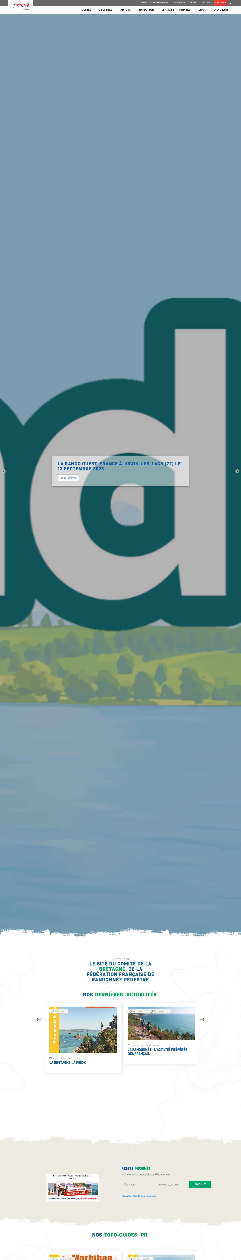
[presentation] (38, 1019)
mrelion (72, 1045)
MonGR (193, 3)
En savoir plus (109, 475)
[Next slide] (237, 471)
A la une (55, 1007)
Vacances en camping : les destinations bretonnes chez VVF (156, 1053)
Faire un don (220, 3)
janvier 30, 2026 (54, 1045)
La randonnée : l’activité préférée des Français (78, 1052)
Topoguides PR (59, 1255)
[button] (230, 3)
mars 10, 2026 (136, 1047)
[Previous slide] (4, 471)
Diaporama (78, 1007)
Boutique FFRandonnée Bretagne (154, 3)
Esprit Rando (179, 3)
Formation (206, 3)
